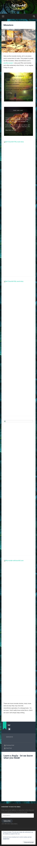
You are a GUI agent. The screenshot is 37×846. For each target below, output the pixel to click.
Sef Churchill (18, 5)
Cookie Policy (6, 838)
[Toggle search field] (34, 16)
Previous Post (10, 745)
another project (8, 63)
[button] (18, 87)
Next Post (9, 748)
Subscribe (7, 821)
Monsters (8, 25)
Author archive (9, 729)
